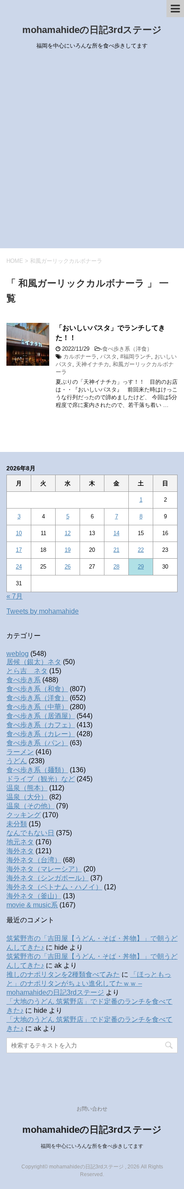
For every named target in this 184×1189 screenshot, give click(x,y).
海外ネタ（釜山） (33, 896)
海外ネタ (20, 851)
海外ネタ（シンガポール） (47, 878)
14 (116, 533)
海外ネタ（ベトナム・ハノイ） (54, 887)
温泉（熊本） (26, 788)
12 (68, 533)
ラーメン (20, 752)
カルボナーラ (80, 356)
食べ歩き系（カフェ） (40, 724)
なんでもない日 (30, 833)
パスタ (108, 356)
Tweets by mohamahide (42, 611)
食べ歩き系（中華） (37, 706)
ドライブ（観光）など (40, 779)
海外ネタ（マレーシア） (44, 869)
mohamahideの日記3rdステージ (92, 29)
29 (141, 566)
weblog (17, 653)
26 (68, 566)
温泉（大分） (26, 797)
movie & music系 (32, 905)
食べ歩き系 (23, 679)
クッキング (23, 815)
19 (68, 550)
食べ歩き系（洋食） (127, 349)
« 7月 (14, 596)
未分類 (16, 824)
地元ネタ (20, 842)
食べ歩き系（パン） (37, 743)
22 (141, 550)
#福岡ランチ (135, 356)
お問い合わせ (92, 1109)
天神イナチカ (92, 364)
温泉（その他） (30, 806)
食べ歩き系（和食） (37, 688)
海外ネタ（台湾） (33, 860)
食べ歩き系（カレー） (40, 733)
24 (19, 566)
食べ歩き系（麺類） (37, 770)
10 (19, 533)
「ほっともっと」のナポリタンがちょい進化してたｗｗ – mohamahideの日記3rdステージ (88, 983)
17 (19, 550)
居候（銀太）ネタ (33, 661)
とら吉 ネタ (26, 670)
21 (116, 550)
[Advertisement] (92, 152)
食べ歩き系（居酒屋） (40, 715)
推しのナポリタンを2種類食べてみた (63, 974)
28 (116, 566)
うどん (16, 761)
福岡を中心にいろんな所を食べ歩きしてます (92, 1146)
